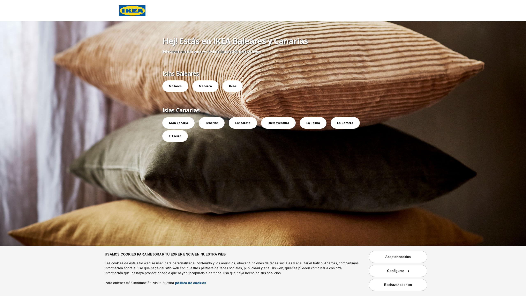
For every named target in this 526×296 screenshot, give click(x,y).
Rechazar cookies (398, 285)
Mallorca (175, 86)
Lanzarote (242, 123)
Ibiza (232, 86)
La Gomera (345, 123)
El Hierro (175, 136)
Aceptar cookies (398, 257)
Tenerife (211, 123)
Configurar (395, 271)
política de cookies (190, 283)
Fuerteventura (278, 123)
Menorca (205, 86)
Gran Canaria (178, 123)
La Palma (313, 123)
